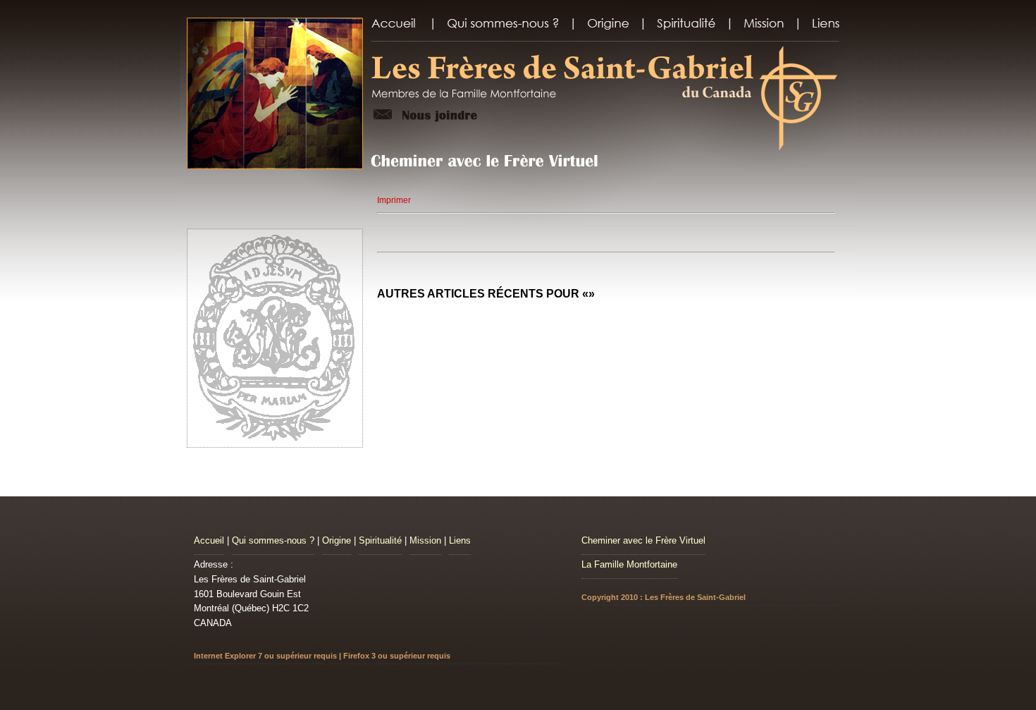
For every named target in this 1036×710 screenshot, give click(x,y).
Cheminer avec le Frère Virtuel (643, 540)
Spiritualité (380, 540)
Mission (425, 540)
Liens (460, 540)
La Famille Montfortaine (629, 564)
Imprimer (394, 200)
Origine (336, 540)
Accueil (209, 540)
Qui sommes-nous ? (273, 540)
